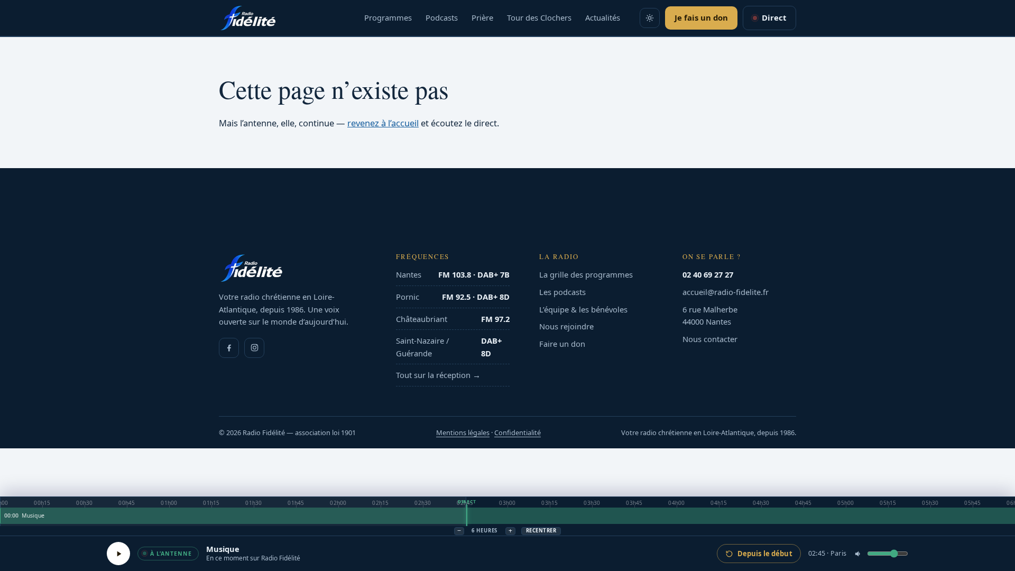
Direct (774, 17)
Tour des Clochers (539, 17)
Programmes (388, 17)
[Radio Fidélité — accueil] (248, 18)
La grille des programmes (586, 274)
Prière (482, 17)
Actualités (602, 17)
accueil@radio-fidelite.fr (725, 292)
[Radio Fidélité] (292, 268)
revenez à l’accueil (383, 123)
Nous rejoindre (566, 326)
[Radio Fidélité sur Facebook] (229, 348)
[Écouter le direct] (118, 553)
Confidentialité (517, 432)
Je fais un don (701, 17)
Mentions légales (463, 432)
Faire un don (562, 343)
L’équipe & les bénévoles (583, 309)
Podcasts (442, 17)
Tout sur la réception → (438, 375)
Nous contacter (709, 339)
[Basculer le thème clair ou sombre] (650, 18)
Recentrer (541, 530)
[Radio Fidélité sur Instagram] (254, 348)
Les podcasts (562, 292)
